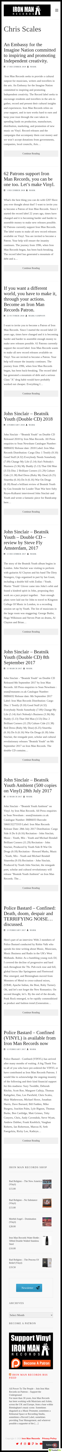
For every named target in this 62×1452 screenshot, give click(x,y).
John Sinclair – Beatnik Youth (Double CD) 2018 (28, 416)
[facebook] (21, 1443)
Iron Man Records (31, 1438)
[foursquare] (33, 1443)
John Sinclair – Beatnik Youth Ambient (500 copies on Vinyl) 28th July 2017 (30, 785)
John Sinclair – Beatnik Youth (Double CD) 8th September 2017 (26, 657)
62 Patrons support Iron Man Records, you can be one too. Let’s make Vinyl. (29, 179)
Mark (33, 67)
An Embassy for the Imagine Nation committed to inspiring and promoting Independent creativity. (30, 52)
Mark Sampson (36, 316)
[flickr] (29, 1443)
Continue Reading (31, 153)
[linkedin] (37, 1443)
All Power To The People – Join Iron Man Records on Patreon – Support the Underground (29, 1391)
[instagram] (25, 1443)
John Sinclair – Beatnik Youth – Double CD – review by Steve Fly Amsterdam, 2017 (26, 540)
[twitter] (17, 1443)
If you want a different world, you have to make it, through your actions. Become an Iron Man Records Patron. (30, 298)
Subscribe (50, 1445)
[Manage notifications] (55, 1445)
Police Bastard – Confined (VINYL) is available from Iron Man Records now (30, 1038)
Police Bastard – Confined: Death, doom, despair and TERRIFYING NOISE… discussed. (30, 916)
